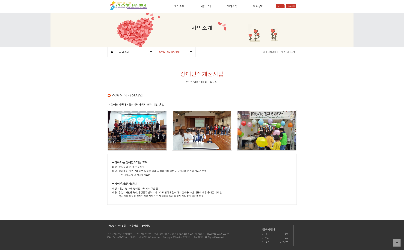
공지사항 (146, 225)
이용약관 (133, 225)
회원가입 (291, 6)
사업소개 (205, 6)
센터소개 (179, 6)
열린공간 (258, 6)
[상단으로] (397, 243)
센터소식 (232, 6)
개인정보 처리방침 (116, 225)
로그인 (280, 6)
